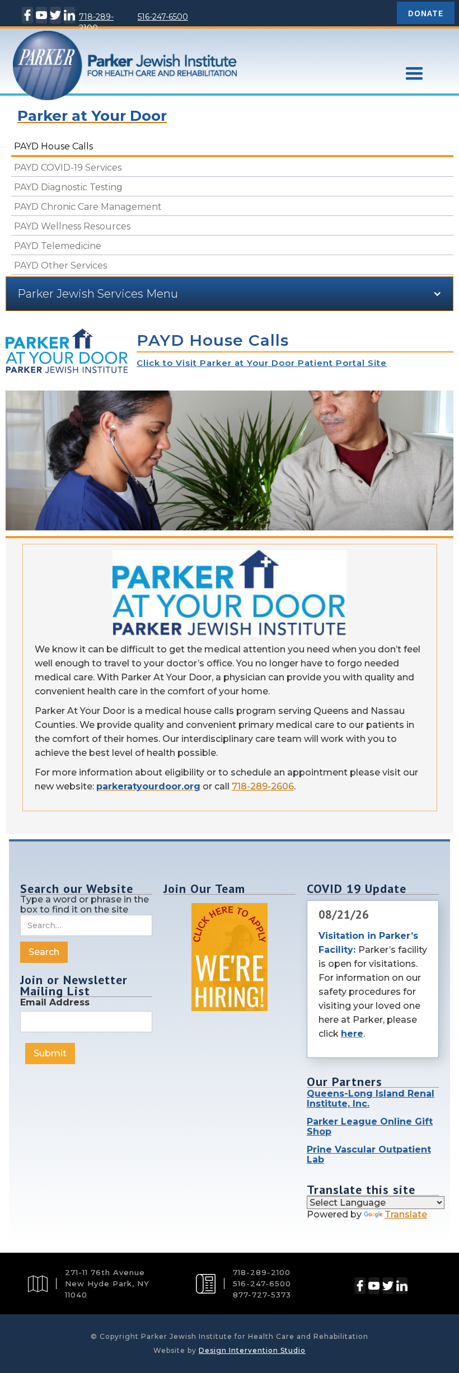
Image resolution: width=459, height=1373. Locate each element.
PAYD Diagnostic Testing (68, 187)
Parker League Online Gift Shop (370, 1126)
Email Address (55, 1002)
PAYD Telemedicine (57, 246)
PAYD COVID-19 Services (67, 167)
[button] (414, 74)
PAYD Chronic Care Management (88, 206)
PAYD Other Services (60, 265)
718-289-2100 (96, 22)
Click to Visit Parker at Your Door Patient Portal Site (262, 363)
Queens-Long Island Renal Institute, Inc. (370, 1098)
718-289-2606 (263, 786)
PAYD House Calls (53, 146)
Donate (425, 12)
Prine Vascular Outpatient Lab (369, 1154)
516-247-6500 (163, 17)
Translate (406, 1214)
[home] (190, 83)
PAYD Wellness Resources (72, 226)
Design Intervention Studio (252, 1350)
